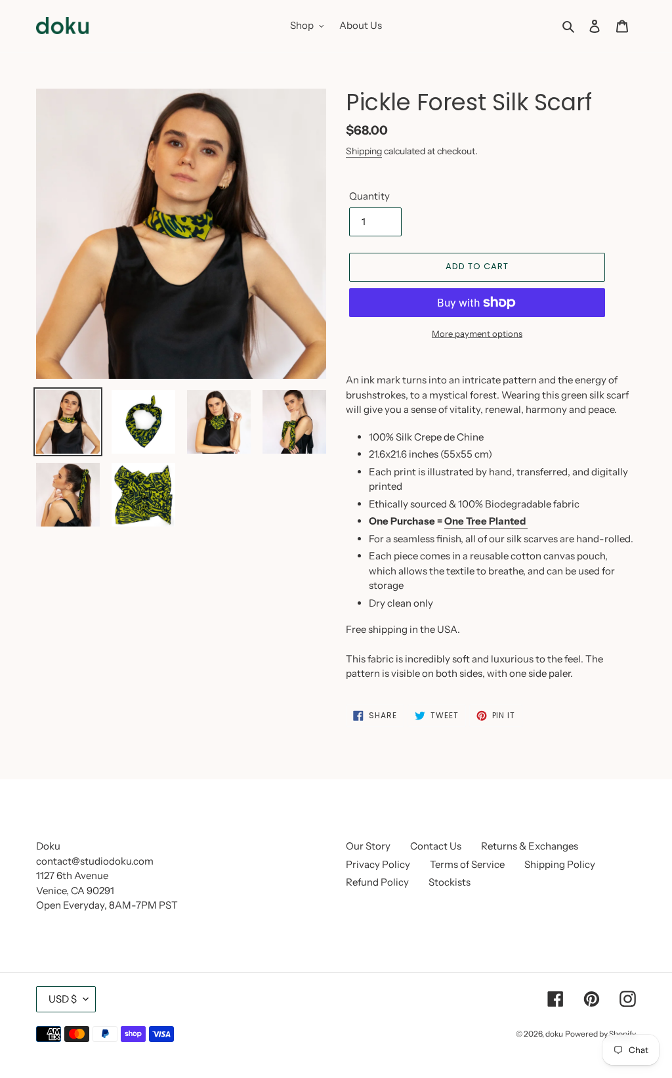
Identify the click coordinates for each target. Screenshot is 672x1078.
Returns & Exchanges (529, 846)
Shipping (364, 150)
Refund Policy (377, 882)
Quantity (369, 196)
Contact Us (435, 846)
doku (554, 1034)
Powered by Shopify (600, 1034)
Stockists (450, 882)
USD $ (63, 999)
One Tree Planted (485, 521)
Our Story (368, 846)
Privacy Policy (378, 864)
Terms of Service (467, 864)
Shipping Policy (559, 864)
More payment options (477, 333)
